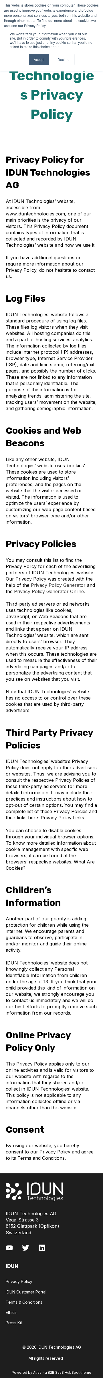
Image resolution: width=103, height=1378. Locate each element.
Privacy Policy (19, 1281)
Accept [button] (39, 59)
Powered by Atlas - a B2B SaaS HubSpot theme (51, 1372)
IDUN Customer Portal (26, 1291)
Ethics (11, 1312)
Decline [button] (64, 59)
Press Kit (14, 1322)
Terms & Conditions (24, 1302)
